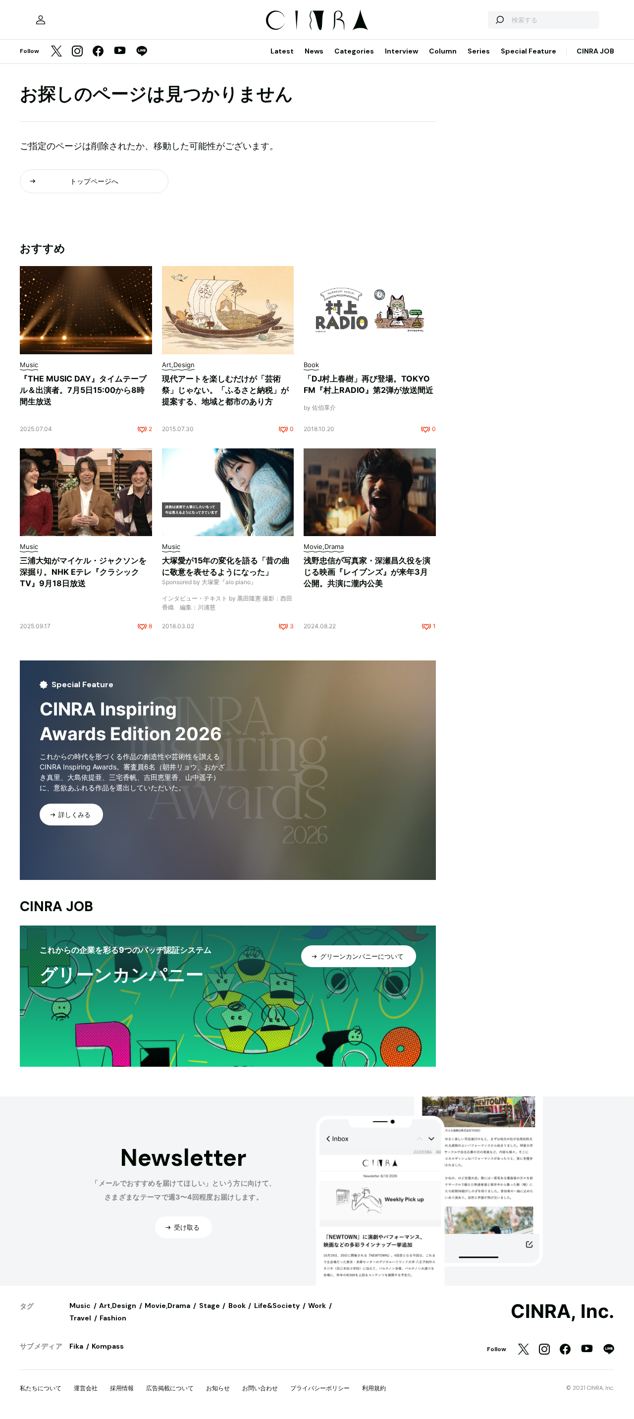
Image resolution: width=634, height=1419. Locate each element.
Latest (282, 51)
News (314, 51)
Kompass (108, 1346)
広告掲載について (170, 1388)
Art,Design (117, 1305)
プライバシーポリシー (320, 1388)
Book (237, 1305)
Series (479, 51)
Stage (209, 1305)
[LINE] (141, 52)
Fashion (113, 1317)
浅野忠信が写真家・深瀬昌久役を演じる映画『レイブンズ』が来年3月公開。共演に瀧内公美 (367, 571)
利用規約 (374, 1388)
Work (317, 1305)
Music (80, 1305)
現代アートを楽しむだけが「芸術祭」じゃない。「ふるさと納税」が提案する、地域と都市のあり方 (225, 390)
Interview (401, 51)
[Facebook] (98, 52)
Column (443, 51)
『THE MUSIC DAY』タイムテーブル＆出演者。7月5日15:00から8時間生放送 (83, 390)
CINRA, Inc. (562, 1311)
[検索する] (499, 20)
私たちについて (40, 1388)
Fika (76, 1346)
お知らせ (218, 1388)
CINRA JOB (595, 51)
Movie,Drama (167, 1305)
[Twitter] (56, 52)
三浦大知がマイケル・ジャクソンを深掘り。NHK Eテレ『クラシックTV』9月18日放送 (83, 571)
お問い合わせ (260, 1388)
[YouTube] (119, 51)
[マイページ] (41, 20)
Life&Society (277, 1305)
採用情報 (122, 1388)
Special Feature (528, 51)
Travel (80, 1317)
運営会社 (86, 1388)
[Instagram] (77, 52)
